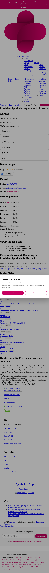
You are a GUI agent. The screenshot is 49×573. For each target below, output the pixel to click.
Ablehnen (36, 293)
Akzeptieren (13, 293)
